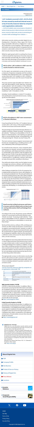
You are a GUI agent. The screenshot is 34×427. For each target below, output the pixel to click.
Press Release (21, 6)
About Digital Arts (11, 6)
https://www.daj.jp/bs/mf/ (10, 317)
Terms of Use (5, 416)
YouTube (24, 405)
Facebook (17, 405)
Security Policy (6, 421)
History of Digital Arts (9, 373)
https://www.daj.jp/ (11, 343)
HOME (2, 6)
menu (2, 2)
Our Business (7, 366)
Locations (6, 380)
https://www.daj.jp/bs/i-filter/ (11, 299)
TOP (4, 358)
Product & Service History (10, 369)
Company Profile (8, 362)
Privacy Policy (5, 418)
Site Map (4, 413)
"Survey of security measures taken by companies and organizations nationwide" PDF (16, 268)
